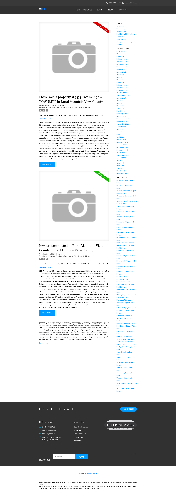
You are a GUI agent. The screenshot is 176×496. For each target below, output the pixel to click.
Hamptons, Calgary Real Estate (83, 327)
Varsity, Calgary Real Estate (53, 339)
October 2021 (122, 93)
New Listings (121, 29)
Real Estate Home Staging (63, 334)
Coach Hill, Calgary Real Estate (74, 324)
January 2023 (122, 62)
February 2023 (122, 59)
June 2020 (121, 132)
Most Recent (121, 51)
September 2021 (123, 95)
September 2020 (123, 124)
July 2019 (120, 160)
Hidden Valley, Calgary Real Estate (64, 329)
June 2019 (120, 163)
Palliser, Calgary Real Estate (73, 332)
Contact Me (129, 409)
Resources (123, 10)
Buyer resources (80, 430)
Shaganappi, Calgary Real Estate (58, 337)
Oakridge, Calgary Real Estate (57, 332)
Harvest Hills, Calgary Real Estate (100, 327)
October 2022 (122, 69)
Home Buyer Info (94, 329)
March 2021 (121, 111)
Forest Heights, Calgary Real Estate (65, 327)
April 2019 (120, 168)
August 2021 (121, 98)
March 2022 (121, 82)
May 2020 (120, 134)
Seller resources (80, 434)
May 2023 (120, 54)
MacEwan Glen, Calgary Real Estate (59, 331)
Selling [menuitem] (110, 10)
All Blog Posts (121, 26)
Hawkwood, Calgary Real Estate (47, 329)
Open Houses (121, 31)
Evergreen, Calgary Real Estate (85, 325)
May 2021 (120, 106)
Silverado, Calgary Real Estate (74, 337)
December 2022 (123, 64)
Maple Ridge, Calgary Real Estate (77, 331)
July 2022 (120, 75)
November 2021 (122, 90)
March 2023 (121, 56)
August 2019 (121, 158)
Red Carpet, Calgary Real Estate (78, 334)
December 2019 (122, 147)
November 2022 (122, 67)
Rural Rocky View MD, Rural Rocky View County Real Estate (87, 336)
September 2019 (123, 155)
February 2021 (122, 114)
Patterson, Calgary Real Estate (88, 332)
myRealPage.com (92, 473)
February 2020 (122, 142)
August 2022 (121, 72)
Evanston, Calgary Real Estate (69, 325)
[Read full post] (74, 58)
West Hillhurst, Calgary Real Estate (69, 339)
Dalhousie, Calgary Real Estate (53, 325)
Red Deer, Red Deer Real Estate (95, 334)
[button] (136, 454)
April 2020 (120, 137)
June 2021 (120, 103)
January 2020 (122, 145)
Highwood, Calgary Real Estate (81, 329)
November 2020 (123, 119)
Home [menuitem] (78, 10)
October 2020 (122, 121)
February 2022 (122, 85)
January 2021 (121, 116)
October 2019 (122, 153)
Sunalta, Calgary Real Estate (90, 337)
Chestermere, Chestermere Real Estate (55, 324)
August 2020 (121, 127)
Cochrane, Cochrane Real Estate (90, 324)
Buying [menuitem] (99, 10)
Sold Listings (121, 39)
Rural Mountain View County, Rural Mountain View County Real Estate (68, 107)
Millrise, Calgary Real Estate (93, 331)
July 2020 (120, 129)
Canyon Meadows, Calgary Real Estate (87, 322)
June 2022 (120, 77)
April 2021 (120, 108)
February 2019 (122, 173)
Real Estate (53, 334)
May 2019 (120, 166)
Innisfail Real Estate (44, 331)
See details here (45, 119)
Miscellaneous (105, 331)
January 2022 (122, 88)
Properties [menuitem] (87, 10)
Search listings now (81, 427)
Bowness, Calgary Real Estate (54, 322)
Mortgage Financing (44, 332)
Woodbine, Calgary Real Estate (86, 339)
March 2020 (121, 140)
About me (78, 441)
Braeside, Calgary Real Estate (69, 322)
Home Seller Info (103, 329)
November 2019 (122, 150)
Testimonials (78, 437)
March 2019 (121, 171)
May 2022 (120, 80)
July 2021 (120, 101)
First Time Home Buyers (49, 327)
